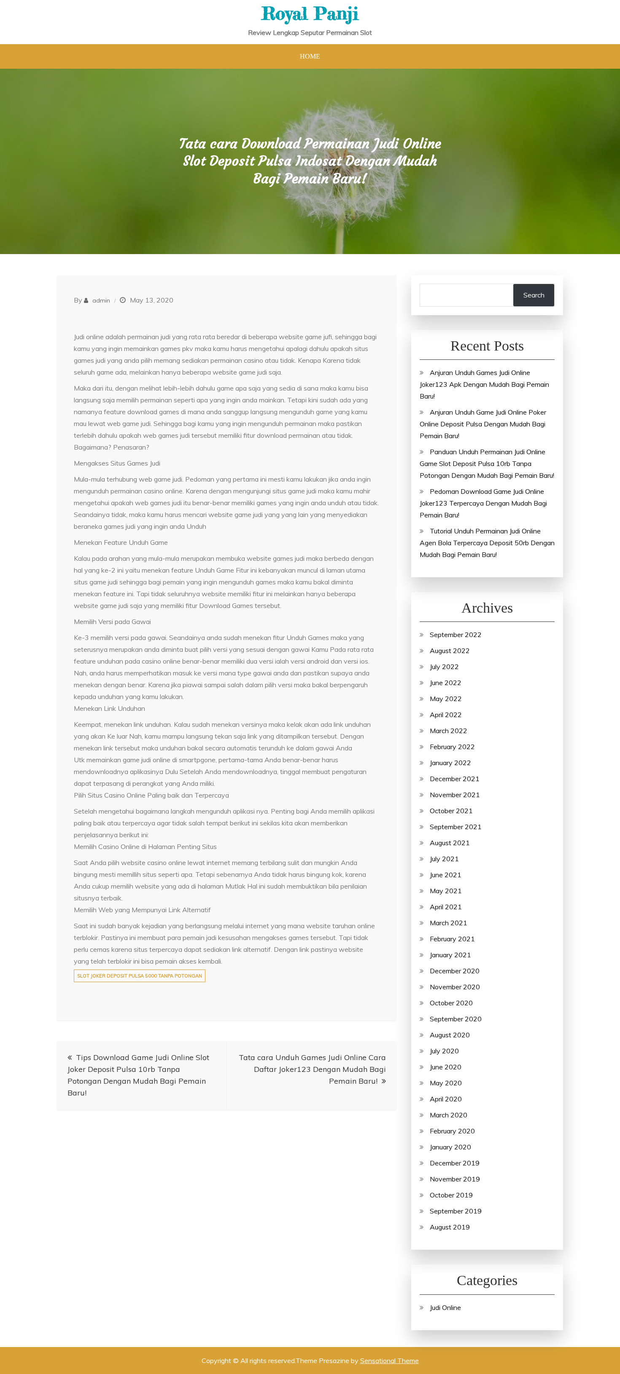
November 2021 (455, 794)
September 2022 (456, 634)
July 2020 (444, 1051)
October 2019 (451, 1195)
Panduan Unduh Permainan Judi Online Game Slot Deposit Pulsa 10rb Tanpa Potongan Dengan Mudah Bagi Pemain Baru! (487, 463)
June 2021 (445, 874)
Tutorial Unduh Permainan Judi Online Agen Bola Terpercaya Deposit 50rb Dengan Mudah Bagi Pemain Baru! (487, 543)
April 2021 (446, 907)
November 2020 (455, 987)
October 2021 (451, 810)
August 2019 (450, 1227)
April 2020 (446, 1099)
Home (310, 56)
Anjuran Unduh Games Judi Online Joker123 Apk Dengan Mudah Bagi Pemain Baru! (484, 384)
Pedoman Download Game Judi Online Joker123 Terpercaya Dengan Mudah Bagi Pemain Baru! (483, 503)
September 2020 (456, 1019)
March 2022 (448, 730)
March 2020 (448, 1115)
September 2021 (456, 826)
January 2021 (450, 955)
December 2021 (455, 778)
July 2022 (444, 666)
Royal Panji (310, 13)
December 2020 (455, 971)
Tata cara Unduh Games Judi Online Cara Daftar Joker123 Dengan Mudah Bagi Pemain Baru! (312, 1069)
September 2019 (456, 1211)
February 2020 (452, 1131)
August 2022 (450, 650)
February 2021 (452, 939)
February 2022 (452, 746)
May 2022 (446, 698)
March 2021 (448, 923)
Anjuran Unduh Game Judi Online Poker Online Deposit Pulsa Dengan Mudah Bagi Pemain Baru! (483, 424)
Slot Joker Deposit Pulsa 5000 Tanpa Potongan (139, 976)
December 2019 (455, 1163)
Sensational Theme (389, 1360)
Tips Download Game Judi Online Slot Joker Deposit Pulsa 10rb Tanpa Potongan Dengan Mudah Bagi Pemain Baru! (138, 1075)
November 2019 (455, 1179)
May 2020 (446, 1083)
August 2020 (450, 1035)
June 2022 (445, 682)
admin (101, 300)
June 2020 (445, 1067)
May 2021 (446, 891)
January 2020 (450, 1147)
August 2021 (450, 842)
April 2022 (446, 714)
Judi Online (445, 1307)
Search (534, 295)
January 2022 (450, 762)
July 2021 (444, 858)
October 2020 (451, 1003)
